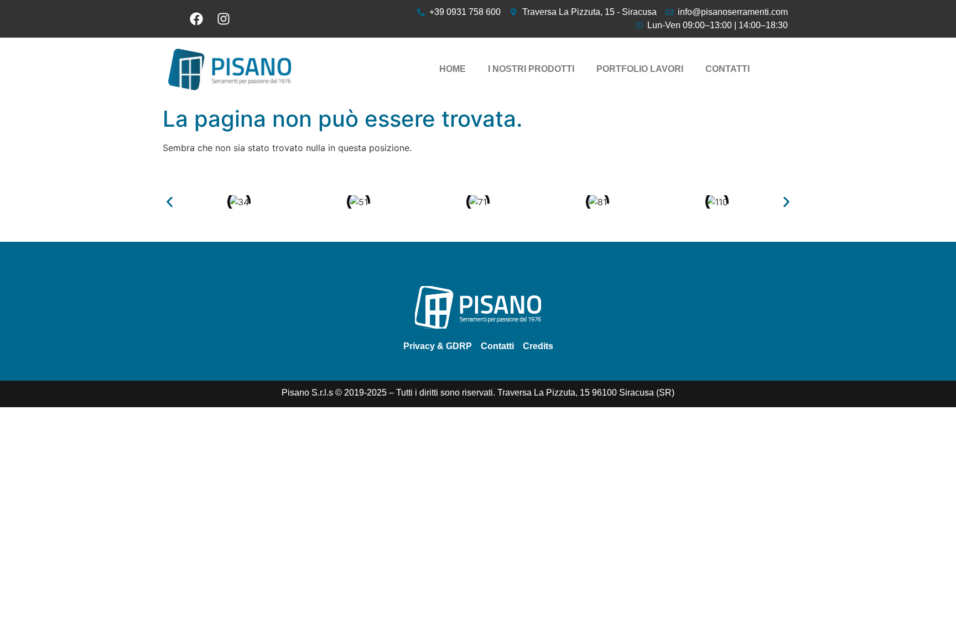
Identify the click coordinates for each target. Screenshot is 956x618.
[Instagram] (223, 18)
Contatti (727, 69)
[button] (169, 202)
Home (452, 69)
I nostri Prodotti (531, 69)
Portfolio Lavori (639, 69)
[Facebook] (197, 18)
